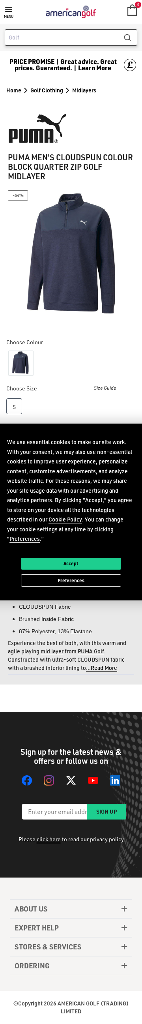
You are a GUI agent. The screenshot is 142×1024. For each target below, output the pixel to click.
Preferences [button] (24, 538)
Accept (71, 563)
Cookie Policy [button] (65, 519)
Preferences (71, 580)
